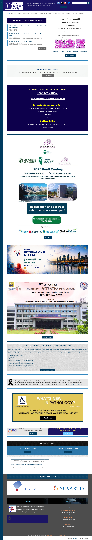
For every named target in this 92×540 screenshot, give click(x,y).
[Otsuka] (26, 490)
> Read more (42, 48)
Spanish (75, 51)
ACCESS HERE (68, 433)
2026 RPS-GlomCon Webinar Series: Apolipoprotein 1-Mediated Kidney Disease (30, 459)
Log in (63, 7)
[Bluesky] (68, 3)
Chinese (62, 51)
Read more (32, 433)
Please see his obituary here (76, 384)
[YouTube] (65, 3)
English (55, 51)
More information (48, 337)
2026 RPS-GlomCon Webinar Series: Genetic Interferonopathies (24, 41)
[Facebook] (58, 3)
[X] (62, 3)
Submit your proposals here (47, 370)
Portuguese (83, 51)
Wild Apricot (76, 538)
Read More (47, 237)
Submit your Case (70, 55)
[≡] (86, 13)
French (69, 51)
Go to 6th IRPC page (47, 75)
